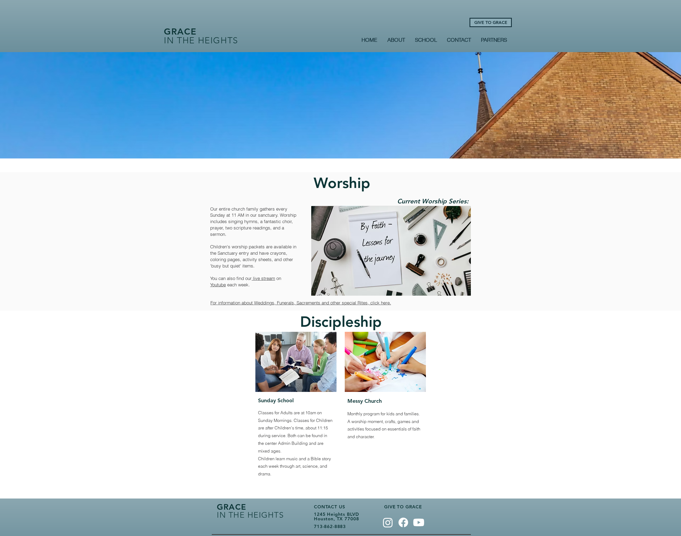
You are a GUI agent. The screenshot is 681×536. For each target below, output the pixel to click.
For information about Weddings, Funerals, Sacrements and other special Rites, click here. (300, 302)
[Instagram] (387, 522)
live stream (263, 278)
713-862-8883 (330, 526)
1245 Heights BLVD (336, 514)
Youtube (218, 284)
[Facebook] (403, 522)
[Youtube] (418, 522)
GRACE (180, 31)
